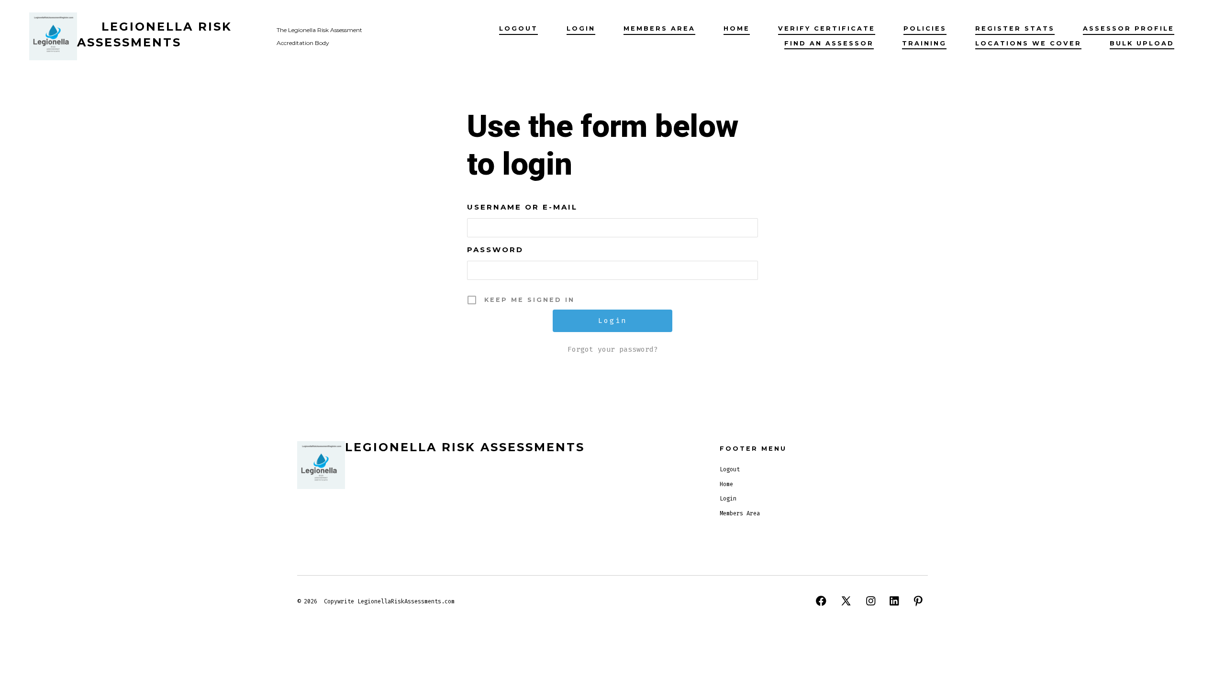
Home (737, 28)
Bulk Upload (1142, 43)
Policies (925, 28)
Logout (518, 28)
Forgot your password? (613, 349)
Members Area (659, 28)
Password (495, 249)
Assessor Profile (1128, 28)
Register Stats (1015, 28)
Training (924, 43)
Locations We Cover (1028, 43)
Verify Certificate (826, 28)
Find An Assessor (829, 43)
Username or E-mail (522, 206)
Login (581, 28)
